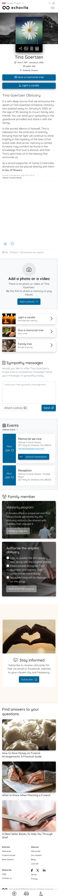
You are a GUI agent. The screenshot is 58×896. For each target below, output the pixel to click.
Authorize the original (33, 252)
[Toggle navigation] (52, 7)
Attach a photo (13, 407)
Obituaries (6, 851)
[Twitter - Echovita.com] (37, 871)
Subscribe (27, 679)
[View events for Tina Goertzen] (37, 48)
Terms (34, 874)
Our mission (36, 855)
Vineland (26, 70)
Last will (34, 863)
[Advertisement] (29, 211)
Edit (6, 252)
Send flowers (8, 859)
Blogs (33, 859)
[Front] (15, 7)
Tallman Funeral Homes (12, 178)
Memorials (35, 851)
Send (47, 407)
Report (15, 252)
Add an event (9, 429)
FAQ (4, 874)
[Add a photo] (26, 48)
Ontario (34, 70)
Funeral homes (8, 855)
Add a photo (27, 301)
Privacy (34, 879)
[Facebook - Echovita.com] (32, 871)
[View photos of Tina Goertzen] (29, 30)
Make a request (18, 531)
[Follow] (12, 244)
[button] (13, 3)
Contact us (7, 878)
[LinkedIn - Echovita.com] (44, 871)
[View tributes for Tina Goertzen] (31, 48)
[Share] (21, 48)
